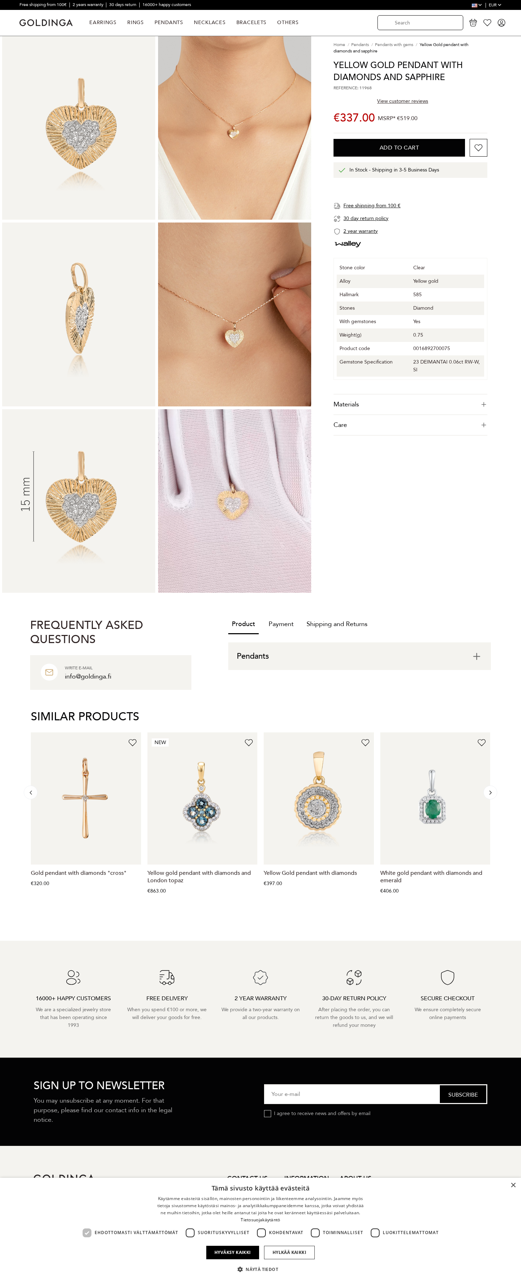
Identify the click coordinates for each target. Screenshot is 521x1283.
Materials (346, 404)
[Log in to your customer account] (501, 22)
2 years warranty (89, 4)
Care (340, 425)
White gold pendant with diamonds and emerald (431, 876)
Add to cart (399, 148)
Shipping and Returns (337, 624)
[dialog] (260, 1230)
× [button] (513, 1185)
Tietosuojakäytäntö (260, 1220)
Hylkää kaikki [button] (289, 1252)
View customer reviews (402, 100)
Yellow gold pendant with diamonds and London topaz (199, 876)
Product (243, 624)
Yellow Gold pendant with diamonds (310, 873)
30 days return (123, 4)
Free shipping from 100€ (43, 4)
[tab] (410, 404)
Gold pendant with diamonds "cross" (79, 873)
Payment (281, 624)
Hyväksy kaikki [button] (232, 1252)
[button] (260, 1269)
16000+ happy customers (166, 4)
